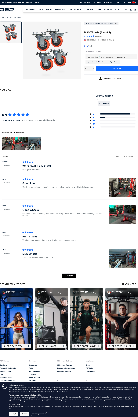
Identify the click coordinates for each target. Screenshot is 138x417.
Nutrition (108, 10)
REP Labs (89, 368)
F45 (1, 374)
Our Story (3, 365)
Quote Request (34, 377)
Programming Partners (8, 380)
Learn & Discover (84, 2)
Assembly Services (64, 371)
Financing (108, 2)
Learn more (121, 57)
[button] (31, 9)
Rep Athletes (90, 371)
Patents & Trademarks (8, 368)
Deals (117, 10)
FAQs (31, 368)
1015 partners (20, 388)
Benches (49, 10)
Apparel (99, 10)
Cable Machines (75, 10)
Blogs (88, 365)
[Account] (130, 9)
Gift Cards (32, 380)
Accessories (88, 10)
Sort (118, 156)
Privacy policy (123, 406)
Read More (104, 103)
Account (97, 2)
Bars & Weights (60, 10)
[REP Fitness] (11, 9)
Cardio (40, 10)
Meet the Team (5, 371)
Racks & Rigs (30, 10)
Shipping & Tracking (64, 365)
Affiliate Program (6, 377)
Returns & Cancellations (66, 368)
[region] (22, 143)
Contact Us (120, 2)
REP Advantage (34, 371)
